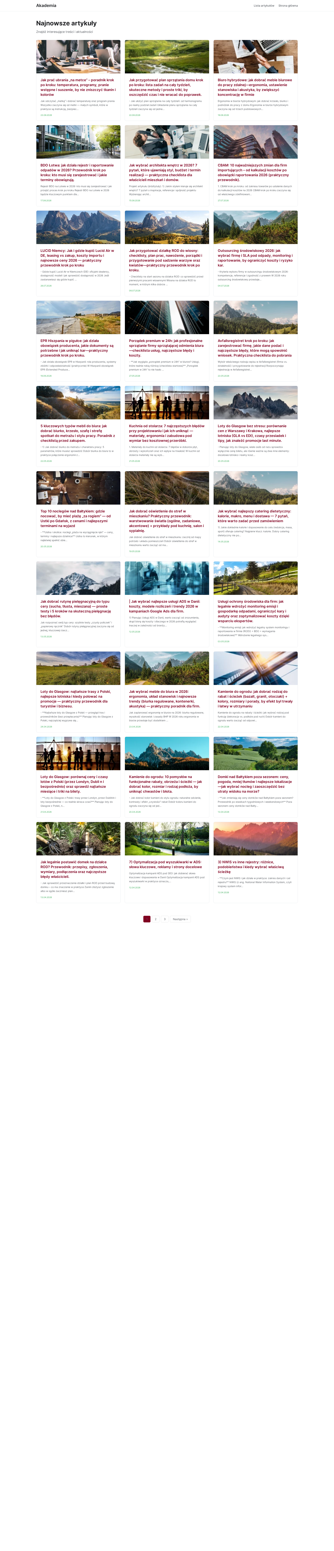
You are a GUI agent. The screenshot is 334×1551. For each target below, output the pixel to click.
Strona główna (288, 5)
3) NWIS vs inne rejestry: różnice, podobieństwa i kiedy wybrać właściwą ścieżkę (251, 867)
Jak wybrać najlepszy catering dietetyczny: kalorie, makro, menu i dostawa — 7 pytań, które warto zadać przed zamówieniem (254, 516)
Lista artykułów (264, 5)
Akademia (46, 5)
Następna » (180, 919)
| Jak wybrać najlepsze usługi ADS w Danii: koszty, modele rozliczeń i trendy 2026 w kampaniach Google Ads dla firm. (164, 606)
